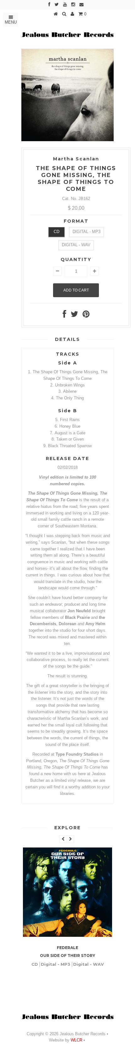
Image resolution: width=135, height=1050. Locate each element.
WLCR (75, 1040)
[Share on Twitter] (74, 315)
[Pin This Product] (86, 315)
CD (56, 231)
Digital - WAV (76, 244)
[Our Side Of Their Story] (67, 935)
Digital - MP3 (86, 231)
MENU (11, 22)
